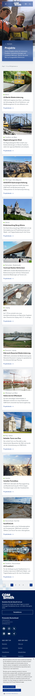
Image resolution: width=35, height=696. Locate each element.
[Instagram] (9, 628)
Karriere (20, 648)
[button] (34, 659)
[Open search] (29, 4)
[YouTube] (9, 634)
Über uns (20, 644)
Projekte (4, 656)
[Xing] (14, 634)
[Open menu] (5, 4)
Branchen (4, 644)
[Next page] (31, 585)
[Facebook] (4, 628)
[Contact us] (25, 4)
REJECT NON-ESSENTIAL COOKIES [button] (12, 690)
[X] (14, 628)
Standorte (20, 656)
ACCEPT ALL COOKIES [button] (9, 687)
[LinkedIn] (4, 634)
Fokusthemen (5, 652)
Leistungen (5, 648)
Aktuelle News (22, 652)
